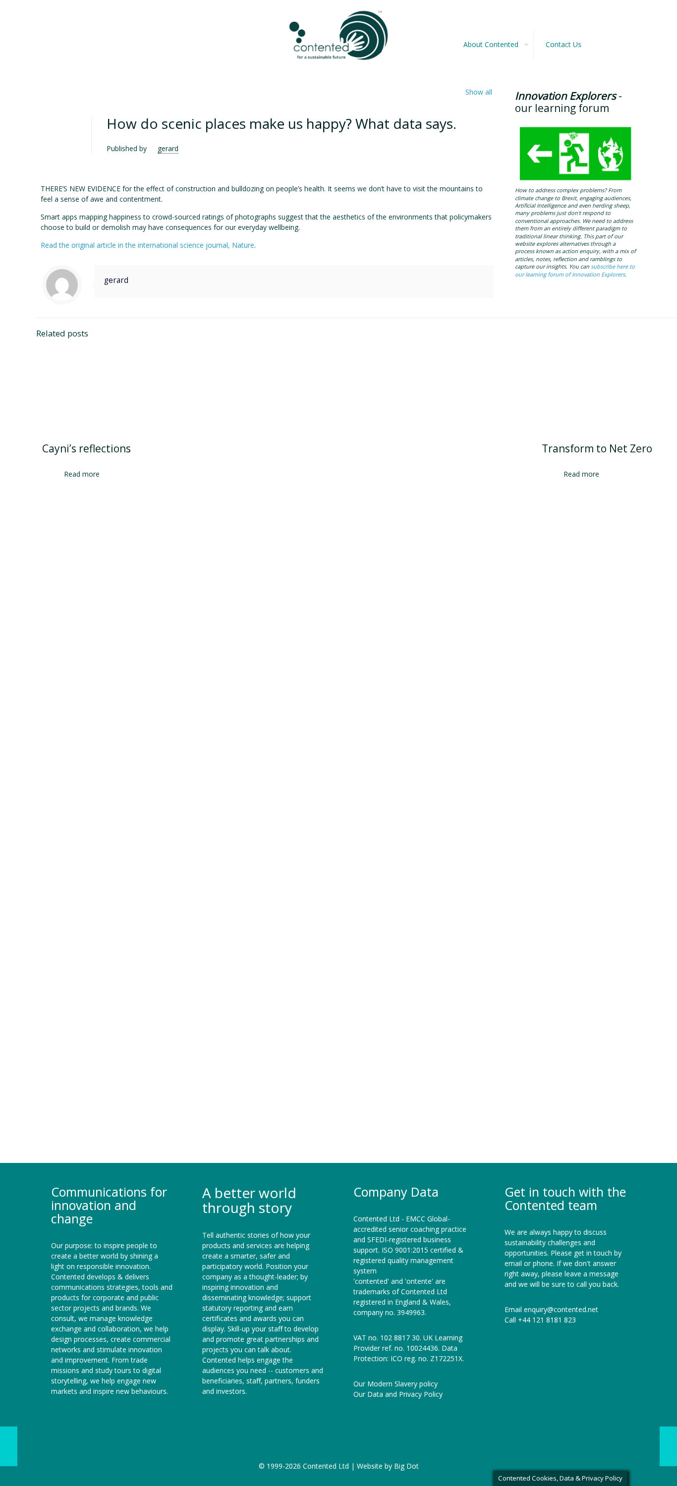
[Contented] (338, 34)
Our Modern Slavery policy (395, 1383)
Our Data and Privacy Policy (398, 1394)
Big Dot (406, 1466)
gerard (168, 148)
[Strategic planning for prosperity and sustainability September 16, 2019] (8, 1446)
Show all (478, 92)
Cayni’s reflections (86, 448)
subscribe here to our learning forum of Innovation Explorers (575, 270)
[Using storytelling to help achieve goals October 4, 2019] (668, 1446)
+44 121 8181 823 (547, 1319)
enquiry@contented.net (561, 1309)
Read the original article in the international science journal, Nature (147, 245)
